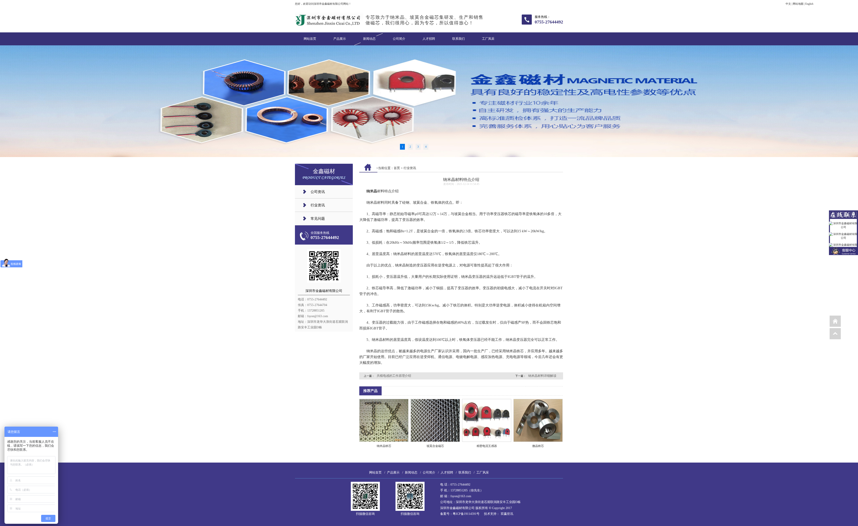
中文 (788, 3)
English (809, 3)
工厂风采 (488, 38)
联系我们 (458, 38)
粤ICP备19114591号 (466, 514)
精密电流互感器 (487, 446)
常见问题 (318, 218)
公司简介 (399, 38)
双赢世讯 (507, 514)
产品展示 (339, 38)
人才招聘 (429, 38)
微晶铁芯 (538, 446)
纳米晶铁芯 (384, 446)
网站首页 (310, 38)
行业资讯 (318, 205)
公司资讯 (318, 192)
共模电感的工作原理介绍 (394, 375)
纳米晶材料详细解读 (542, 375)
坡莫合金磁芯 (435, 446)
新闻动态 (369, 38)
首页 (397, 168)
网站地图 (798, 3)
